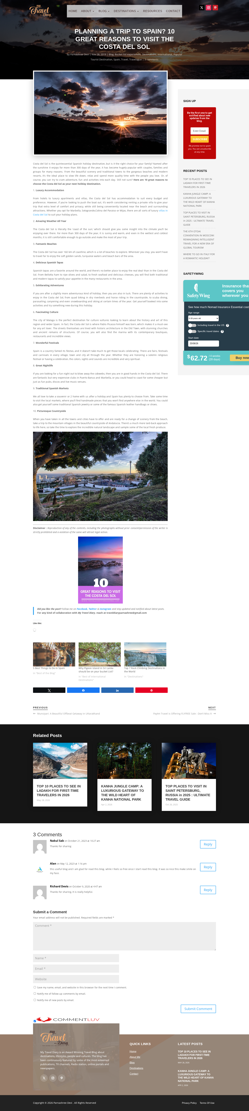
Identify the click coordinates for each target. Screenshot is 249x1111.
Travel (124, 59)
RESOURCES (152, 11)
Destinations (149, 54)
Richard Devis (59, 886)
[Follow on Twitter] (44, 1078)
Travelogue (135, 59)
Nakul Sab (57, 841)
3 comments (151, 59)
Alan (53, 863)
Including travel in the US (211, 325)
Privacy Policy (189, 1103)
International (165, 54)
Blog (111, 54)
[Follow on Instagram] (208, 7)
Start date (193, 338)
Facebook (82, 608)
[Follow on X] (201, 7)
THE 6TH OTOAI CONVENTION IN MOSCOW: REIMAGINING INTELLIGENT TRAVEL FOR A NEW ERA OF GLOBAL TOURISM (198, 239)
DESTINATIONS (125, 11)
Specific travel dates (208, 331)
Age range (193, 312)
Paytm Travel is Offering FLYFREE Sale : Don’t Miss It (182, 713)
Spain (116, 59)
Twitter (93, 608)
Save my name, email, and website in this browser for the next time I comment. (82, 987)
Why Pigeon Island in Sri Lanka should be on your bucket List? (96, 669)
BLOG (103, 11)
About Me (135, 1057)
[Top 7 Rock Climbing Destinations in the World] (145, 654)
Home (133, 1051)
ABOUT (86, 11)
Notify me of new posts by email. (55, 1000)
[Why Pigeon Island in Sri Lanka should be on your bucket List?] (100, 654)
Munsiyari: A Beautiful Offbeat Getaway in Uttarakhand (68, 713)
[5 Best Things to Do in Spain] (54, 654)
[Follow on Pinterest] (215, 7)
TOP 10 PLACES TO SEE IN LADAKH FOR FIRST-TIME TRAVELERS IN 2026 (197, 183)
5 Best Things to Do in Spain (49, 668)
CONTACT (173, 11)
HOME (73, 11)
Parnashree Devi (79, 54)
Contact (134, 1073)
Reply (208, 844)
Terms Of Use (207, 1103)
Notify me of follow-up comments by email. (61, 993)
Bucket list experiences (128, 54)
